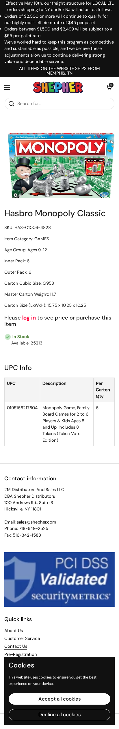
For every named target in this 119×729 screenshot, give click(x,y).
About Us (13, 631)
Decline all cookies (59, 714)
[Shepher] (58, 87)
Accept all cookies (59, 699)
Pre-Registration (20, 654)
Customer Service (22, 638)
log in (29, 317)
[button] (109, 87)
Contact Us (15, 646)
